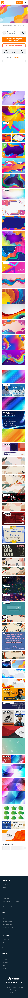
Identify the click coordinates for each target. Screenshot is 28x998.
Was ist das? (16, 57)
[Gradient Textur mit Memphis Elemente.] (13, 788)
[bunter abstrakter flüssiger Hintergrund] (13, 262)
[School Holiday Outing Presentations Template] (13, 458)
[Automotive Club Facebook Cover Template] (13, 506)
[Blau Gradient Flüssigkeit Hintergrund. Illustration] (13, 699)
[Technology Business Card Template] (6, 876)
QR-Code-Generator (7, 968)
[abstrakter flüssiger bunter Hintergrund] (13, 289)
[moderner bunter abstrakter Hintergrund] (13, 97)
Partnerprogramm (7, 982)
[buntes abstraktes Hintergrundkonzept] (9, 146)
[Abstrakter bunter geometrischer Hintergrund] (13, 276)
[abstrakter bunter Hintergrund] (13, 247)
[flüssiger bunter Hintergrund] (13, 366)
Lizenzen (4, 977)
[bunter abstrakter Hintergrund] (13, 112)
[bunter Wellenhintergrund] (13, 159)
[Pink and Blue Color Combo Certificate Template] (13, 657)
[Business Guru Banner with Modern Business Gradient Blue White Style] (13, 398)
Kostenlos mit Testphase (14, 39)
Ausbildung (5, 954)
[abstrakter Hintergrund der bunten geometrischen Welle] (13, 216)
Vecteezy (4, 946)
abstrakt (6, 907)
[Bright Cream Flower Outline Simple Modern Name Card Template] (9, 884)
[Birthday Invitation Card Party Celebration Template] (8, 743)
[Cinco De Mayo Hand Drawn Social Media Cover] (13, 597)
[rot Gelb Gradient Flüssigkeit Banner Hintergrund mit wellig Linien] (13, 708)
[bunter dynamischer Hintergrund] (13, 189)
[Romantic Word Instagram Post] (6, 801)
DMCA (4, 980)
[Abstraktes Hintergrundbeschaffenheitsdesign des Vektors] (13, 126)
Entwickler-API (6, 957)
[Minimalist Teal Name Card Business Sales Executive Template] (13, 617)
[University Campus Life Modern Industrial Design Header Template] (13, 731)
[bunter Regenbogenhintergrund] (13, 320)
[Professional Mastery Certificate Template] (13, 428)
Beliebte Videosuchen (8, 991)
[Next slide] (21, 907)
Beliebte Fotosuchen (7, 988)
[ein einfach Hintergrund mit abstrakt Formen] (13, 469)
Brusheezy (5, 943)
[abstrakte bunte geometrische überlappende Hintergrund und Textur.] (13, 202)
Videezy (4, 949)
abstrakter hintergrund (18, 907)
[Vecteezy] (2, 2)
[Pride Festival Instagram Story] (4, 627)
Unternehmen (6, 952)
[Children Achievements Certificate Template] (13, 543)
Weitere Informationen (9, 60)
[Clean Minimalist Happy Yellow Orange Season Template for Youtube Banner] (13, 720)
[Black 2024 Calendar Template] (13, 559)
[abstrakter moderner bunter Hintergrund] (13, 351)
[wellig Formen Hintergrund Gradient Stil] (13, 385)
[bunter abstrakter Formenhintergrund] (13, 174)
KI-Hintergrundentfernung (9, 965)
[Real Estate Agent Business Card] (13, 527)
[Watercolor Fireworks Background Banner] (13, 606)
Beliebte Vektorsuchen (8, 985)
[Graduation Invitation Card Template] (8, 759)
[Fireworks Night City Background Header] (13, 588)
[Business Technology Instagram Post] (6, 680)
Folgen (22, 33)
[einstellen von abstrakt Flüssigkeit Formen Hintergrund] (13, 863)
